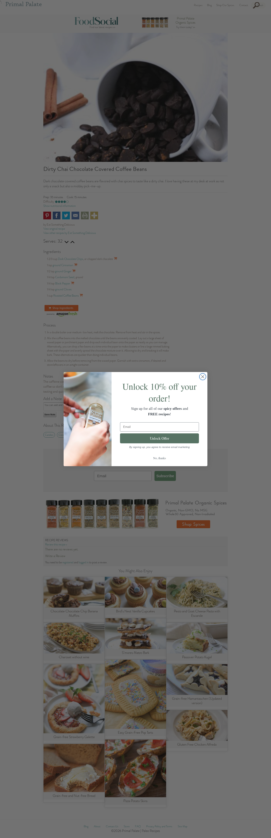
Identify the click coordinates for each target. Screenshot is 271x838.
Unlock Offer (159, 438)
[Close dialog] (202, 376)
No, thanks (159, 458)
